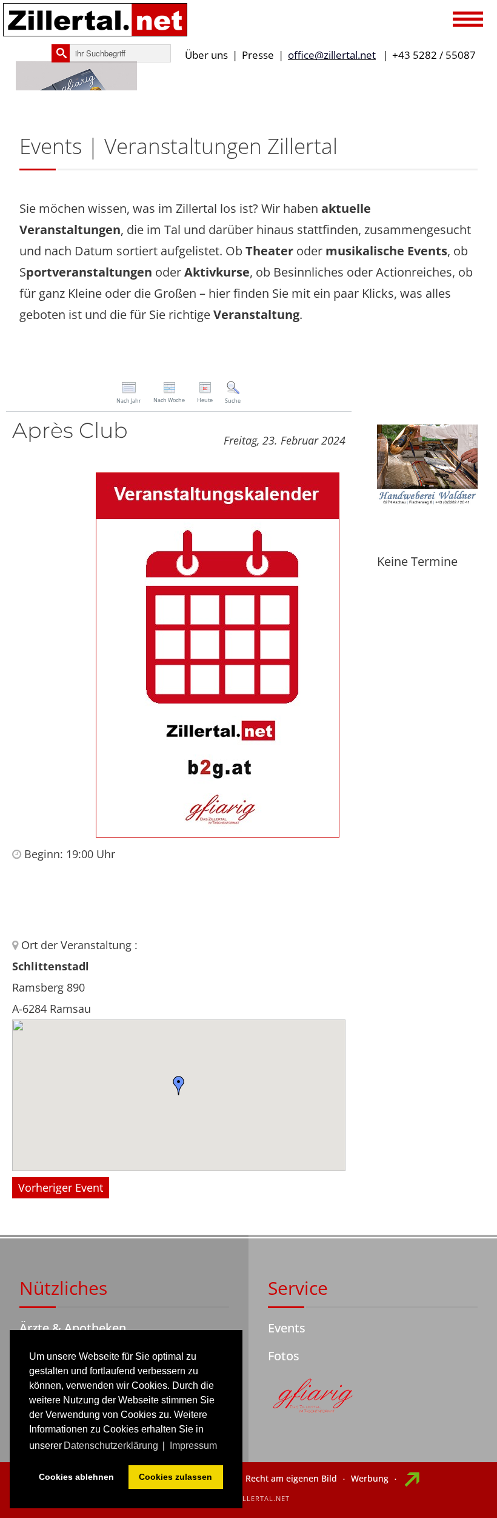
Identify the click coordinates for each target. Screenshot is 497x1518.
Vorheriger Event (60, 1187)
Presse (258, 55)
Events (286, 1328)
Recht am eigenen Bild (291, 1478)
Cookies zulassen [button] (175, 1477)
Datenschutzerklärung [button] (111, 1445)
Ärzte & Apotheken (72, 1328)
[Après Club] (217, 653)
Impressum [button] (193, 1445)
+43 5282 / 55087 (434, 55)
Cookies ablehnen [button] (76, 1477)
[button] (468, 20)
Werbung (370, 1478)
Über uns (206, 55)
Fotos (283, 1356)
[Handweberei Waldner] (427, 465)
